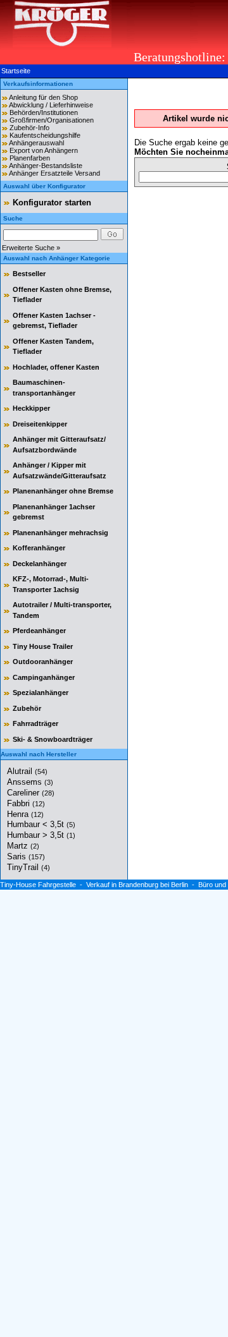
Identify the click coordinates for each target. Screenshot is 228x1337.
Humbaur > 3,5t (41, 835)
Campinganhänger (44, 677)
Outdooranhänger (43, 661)
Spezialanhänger (40, 692)
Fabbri (26, 803)
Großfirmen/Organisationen (52, 120)
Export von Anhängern (44, 150)
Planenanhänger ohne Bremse (63, 491)
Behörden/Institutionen (44, 112)
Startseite (15, 71)
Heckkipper (31, 408)
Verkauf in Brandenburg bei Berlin (137, 884)
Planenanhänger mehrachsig (60, 532)
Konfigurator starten (52, 202)
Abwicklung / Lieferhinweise (51, 105)
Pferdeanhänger (39, 630)
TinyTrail (28, 867)
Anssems (30, 782)
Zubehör (27, 708)
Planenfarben (30, 158)
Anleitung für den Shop (43, 97)
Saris (26, 856)
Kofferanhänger (39, 548)
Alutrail (27, 771)
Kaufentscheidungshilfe (45, 135)
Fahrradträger (35, 723)
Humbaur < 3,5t (41, 824)
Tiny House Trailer (43, 646)
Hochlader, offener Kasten (56, 367)
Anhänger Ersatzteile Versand (54, 173)
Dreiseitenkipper (40, 424)
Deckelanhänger (39, 563)
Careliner (30, 792)
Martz (23, 845)
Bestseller (29, 273)
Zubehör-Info (29, 127)
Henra (25, 814)
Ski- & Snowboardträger (52, 739)
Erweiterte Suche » (31, 247)
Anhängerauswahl (36, 143)
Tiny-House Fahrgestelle (38, 884)
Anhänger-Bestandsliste (45, 165)
